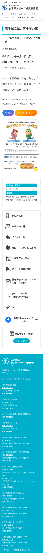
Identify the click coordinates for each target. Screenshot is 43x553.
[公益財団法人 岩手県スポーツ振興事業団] (20, 7)
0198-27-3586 (7, 469)
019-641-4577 (7, 440)
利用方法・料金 (19, 226)
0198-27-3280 (7, 478)
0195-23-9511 (7, 525)
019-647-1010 (7, 402)
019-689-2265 (7, 417)
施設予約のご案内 (24, 333)
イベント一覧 (18, 237)
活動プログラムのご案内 (24, 248)
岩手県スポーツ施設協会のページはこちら (18, 379)
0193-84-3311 (7, 510)
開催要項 (8, 113)
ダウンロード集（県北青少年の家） (21, 295)
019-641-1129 (7, 545)
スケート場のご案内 (21, 269)
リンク (15, 307)
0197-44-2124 (7, 496)
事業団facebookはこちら (24, 320)
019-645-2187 (7, 455)
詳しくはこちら (21, 341)
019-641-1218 (7, 540)
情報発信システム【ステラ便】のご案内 (24, 281)
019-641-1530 (7, 426)
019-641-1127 (7, 388)
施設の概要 (17, 216)
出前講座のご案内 (20, 258)
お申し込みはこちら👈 (25, 113)
